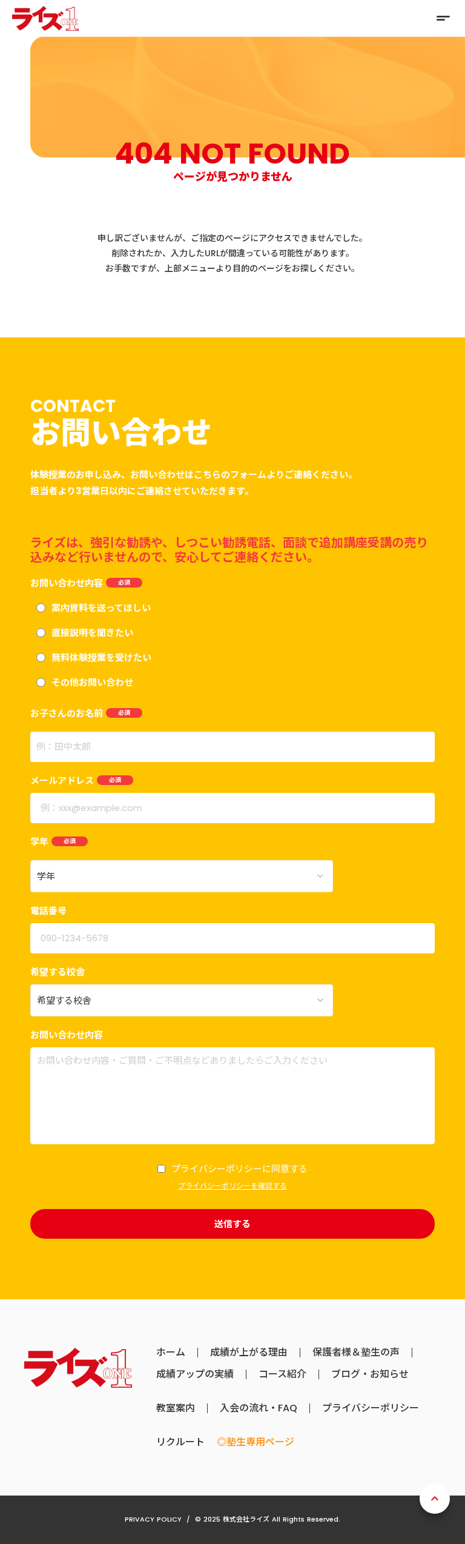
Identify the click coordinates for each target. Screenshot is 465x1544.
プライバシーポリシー (370, 1408)
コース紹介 (282, 1374)
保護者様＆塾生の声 (356, 1352)
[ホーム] (45, 18)
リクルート (180, 1442)
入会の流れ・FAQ (258, 1408)
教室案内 (175, 1408)
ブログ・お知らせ (370, 1374)
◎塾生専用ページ (255, 1442)
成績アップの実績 (195, 1374)
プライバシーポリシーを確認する (232, 1186)
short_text (443, 18)
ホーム (170, 1352)
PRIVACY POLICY (153, 1519)
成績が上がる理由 (249, 1352)
